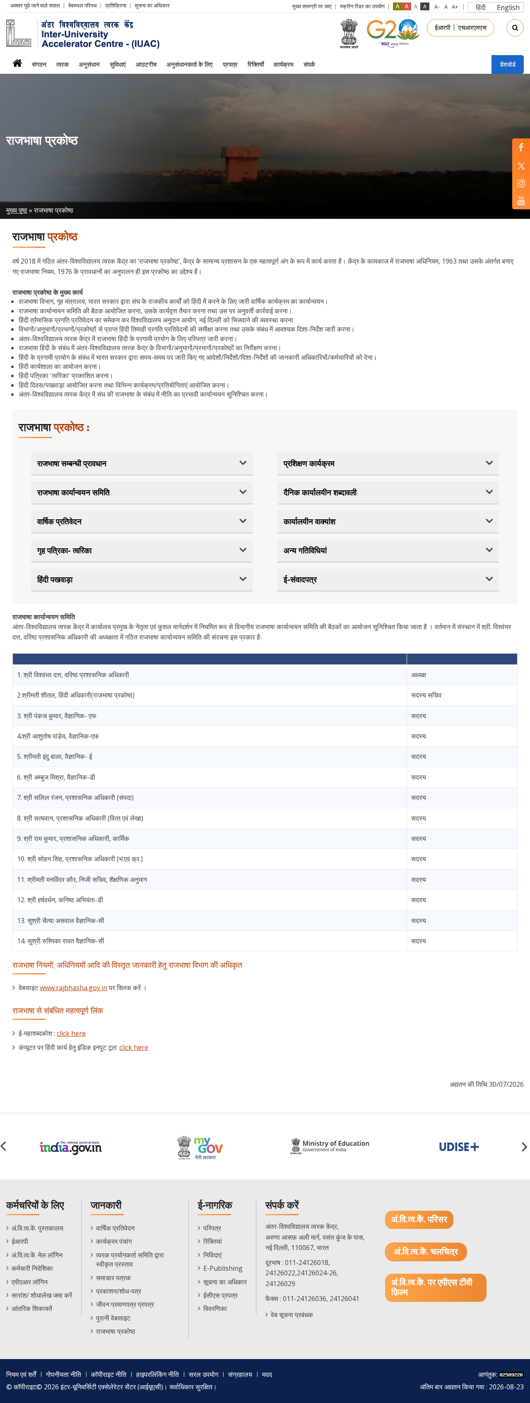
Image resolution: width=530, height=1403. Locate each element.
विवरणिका (215, 1308)
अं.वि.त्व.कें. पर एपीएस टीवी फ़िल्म (431, 1287)
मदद (267, 1374)
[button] (526, 1146)
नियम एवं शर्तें (21, 1374)
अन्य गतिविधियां (305, 550)
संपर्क (309, 64)
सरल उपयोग (203, 1374)
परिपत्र (212, 1228)
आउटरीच (146, 64)
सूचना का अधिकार (152, 5)
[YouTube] (521, 200)
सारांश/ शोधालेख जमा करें (42, 1295)
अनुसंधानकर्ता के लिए (189, 64)
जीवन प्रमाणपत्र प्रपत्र (125, 1304)
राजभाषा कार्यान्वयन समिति (73, 492)
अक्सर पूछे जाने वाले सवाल (35, 5)
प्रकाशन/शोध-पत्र (118, 1291)
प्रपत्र (230, 64)
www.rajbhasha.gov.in (73, 987)
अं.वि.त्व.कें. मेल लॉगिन (37, 1255)
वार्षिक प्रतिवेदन (59, 521)
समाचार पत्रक (113, 1277)
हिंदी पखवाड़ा (54, 579)
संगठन (39, 64)
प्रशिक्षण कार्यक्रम (309, 463)
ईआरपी (442, 27)
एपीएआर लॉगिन (30, 1282)
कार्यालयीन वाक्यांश (309, 521)
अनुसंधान (89, 64)
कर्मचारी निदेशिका (32, 1268)
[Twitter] (521, 165)
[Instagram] (521, 183)
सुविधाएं (118, 64)
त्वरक (62, 64)
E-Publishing (223, 1268)
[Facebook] (521, 147)
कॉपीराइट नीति (108, 1374)
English (508, 7)
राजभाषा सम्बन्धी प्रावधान (71, 463)
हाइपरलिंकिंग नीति (157, 1374)
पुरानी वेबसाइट (113, 1318)
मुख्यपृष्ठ (17, 65)
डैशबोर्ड (508, 64)
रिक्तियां (212, 1241)
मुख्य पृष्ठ (16, 210)
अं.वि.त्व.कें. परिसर (419, 1219)
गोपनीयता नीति (63, 1374)
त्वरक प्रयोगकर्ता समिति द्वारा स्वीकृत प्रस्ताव (130, 1259)
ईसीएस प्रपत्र (220, 1295)
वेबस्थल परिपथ (82, 5)
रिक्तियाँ (256, 64)
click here (71, 1033)
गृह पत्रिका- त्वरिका (64, 550)
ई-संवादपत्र (300, 579)
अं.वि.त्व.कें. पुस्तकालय (37, 1228)
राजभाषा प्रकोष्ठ (115, 1331)
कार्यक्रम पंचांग (114, 1241)
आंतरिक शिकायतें (32, 1308)
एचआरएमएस (472, 27)
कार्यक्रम (284, 64)
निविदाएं (212, 1255)
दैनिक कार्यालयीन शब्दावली (320, 492)
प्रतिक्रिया (115, 5)
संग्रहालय (240, 1374)
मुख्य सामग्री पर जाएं (312, 6)
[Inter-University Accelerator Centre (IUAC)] (85, 33)
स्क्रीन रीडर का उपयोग (362, 6)
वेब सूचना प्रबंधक (292, 1314)
